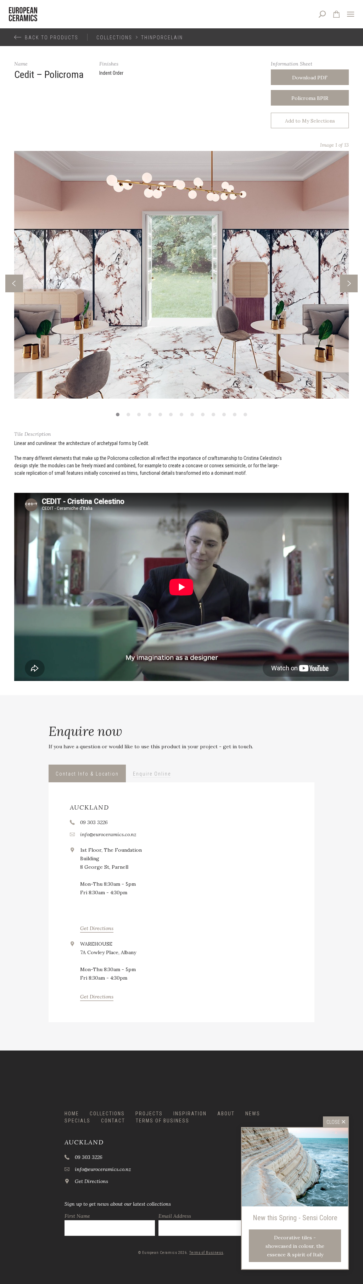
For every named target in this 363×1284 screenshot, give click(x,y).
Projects (149, 1113)
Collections (114, 37)
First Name (77, 1216)
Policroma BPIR (309, 98)
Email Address (174, 1216)
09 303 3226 (94, 822)
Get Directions (96, 928)
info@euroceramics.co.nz (108, 834)
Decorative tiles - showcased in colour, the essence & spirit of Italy (295, 1246)
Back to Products (51, 37)
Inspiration (190, 1113)
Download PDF (310, 77)
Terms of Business (162, 1121)
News (252, 1113)
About (226, 1113)
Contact (113, 1121)
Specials (77, 1121)
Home (72, 1113)
